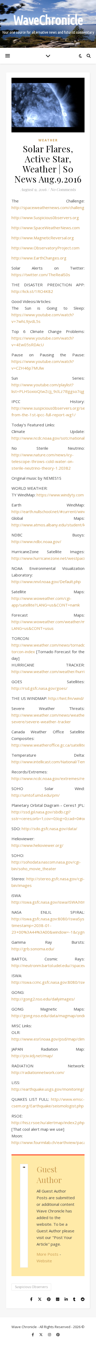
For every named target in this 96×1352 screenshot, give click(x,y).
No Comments (63, 189)
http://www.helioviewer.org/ (37, 845)
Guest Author (49, 1174)
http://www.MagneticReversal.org (42, 237)
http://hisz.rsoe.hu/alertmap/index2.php (48, 1122)
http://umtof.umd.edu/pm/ (35, 795)
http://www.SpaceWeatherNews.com (45, 227)
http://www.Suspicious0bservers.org (45, 217)
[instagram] (50, 1334)
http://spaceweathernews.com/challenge (49, 207)
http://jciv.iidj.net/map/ (32, 1055)
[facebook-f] (33, 1334)
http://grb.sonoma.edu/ (32, 948)
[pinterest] (58, 1334)
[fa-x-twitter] (41, 1334)
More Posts (47, 1254)
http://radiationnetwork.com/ (38, 1072)
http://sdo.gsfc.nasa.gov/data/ (49, 828)
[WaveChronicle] (48, 24)
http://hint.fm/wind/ (66, 698)
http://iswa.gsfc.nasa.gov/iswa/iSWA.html (48, 902)
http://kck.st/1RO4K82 (32, 291)
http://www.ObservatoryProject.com (45, 247)
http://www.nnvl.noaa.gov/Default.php (46, 581)
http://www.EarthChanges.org (38, 258)
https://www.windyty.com (60, 494)
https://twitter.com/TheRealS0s (40, 274)
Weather (48, 140)
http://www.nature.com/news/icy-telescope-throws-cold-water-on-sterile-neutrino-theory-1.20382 (42, 461)
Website (44, 1260)
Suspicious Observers (31, 1287)
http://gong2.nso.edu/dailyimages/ (43, 999)
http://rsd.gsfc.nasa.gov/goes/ (39, 688)
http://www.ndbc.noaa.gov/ (36, 541)
